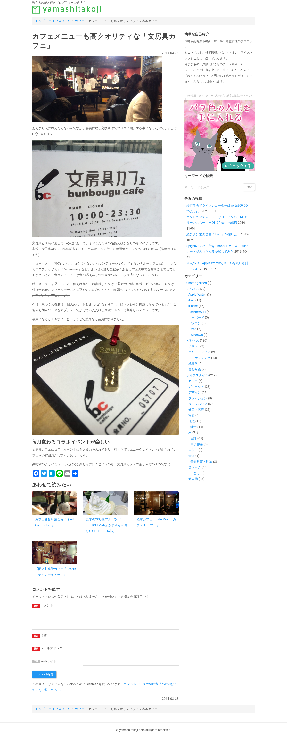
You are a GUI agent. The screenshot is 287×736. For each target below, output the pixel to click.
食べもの (194, 467)
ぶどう (195, 473)
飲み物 (193, 479)
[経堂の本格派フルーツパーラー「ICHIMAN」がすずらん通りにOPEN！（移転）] (105, 503)
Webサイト (45, 661)
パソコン (194, 323)
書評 (193, 438)
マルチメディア (199, 352)
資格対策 (194, 369)
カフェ (79, 21)
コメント (43, 605)
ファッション (197, 398)
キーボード (196, 317)
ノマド (193, 346)
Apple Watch (197, 294)
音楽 (191, 456)
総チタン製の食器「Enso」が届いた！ (213, 234)
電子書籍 (196, 444)
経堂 (193, 427)
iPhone (193, 306)
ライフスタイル (60, 21)
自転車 (193, 450)
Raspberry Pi (197, 312)
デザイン (194, 392)
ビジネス (192, 340)
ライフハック (197, 404)
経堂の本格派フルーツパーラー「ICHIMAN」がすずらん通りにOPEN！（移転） (106, 525)
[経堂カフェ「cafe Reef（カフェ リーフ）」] (156, 503)
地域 (191, 421)
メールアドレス (48, 648)
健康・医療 (196, 410)
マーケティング (199, 358)
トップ (40, 21)
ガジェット (196, 387)
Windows (196, 335)
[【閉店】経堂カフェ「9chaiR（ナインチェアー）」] (54, 552)
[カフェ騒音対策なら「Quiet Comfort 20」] (54, 503)
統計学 (193, 363)
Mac (193, 329)
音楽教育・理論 (201, 461)
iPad (191, 300)
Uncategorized (196, 283)
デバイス (192, 289)
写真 (191, 415)
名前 (40, 635)
